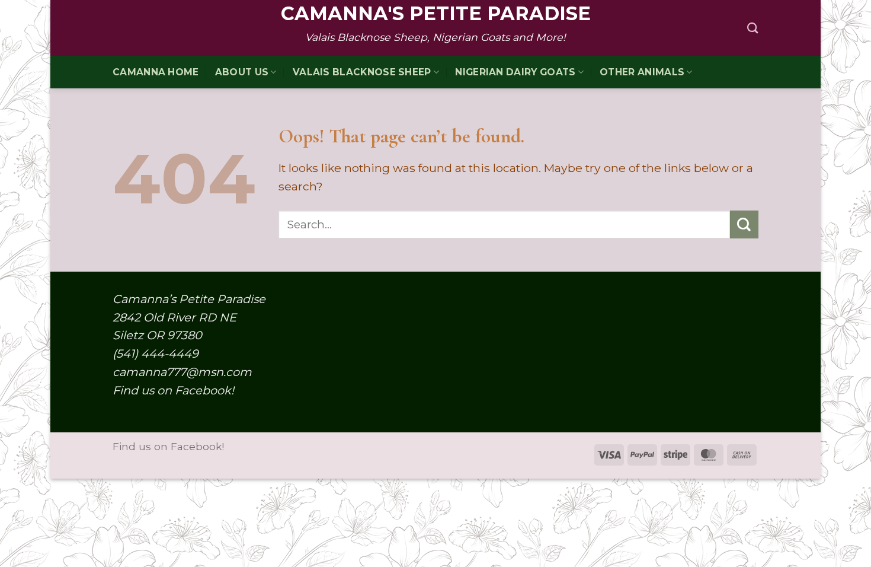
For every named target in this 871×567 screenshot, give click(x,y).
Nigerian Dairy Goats (515, 72)
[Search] (752, 27)
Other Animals (642, 72)
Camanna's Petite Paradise (436, 13)
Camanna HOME (156, 72)
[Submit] (744, 224)
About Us (241, 72)
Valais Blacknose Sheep (362, 72)
